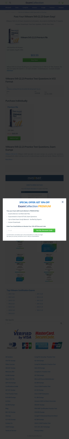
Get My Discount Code (44, 230)
